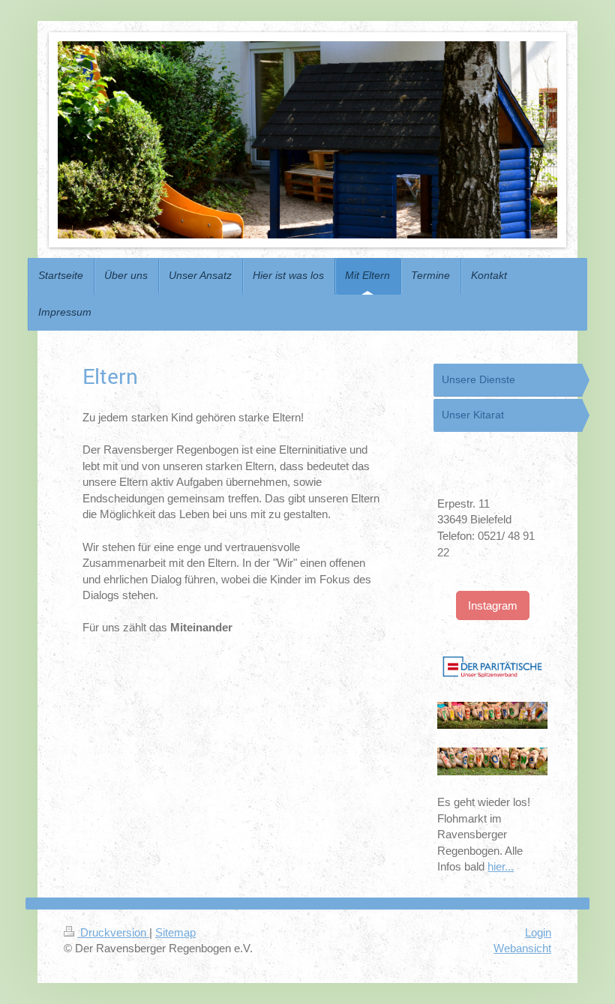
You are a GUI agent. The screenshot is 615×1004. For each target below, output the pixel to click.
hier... (501, 866)
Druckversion (113, 932)
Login (538, 932)
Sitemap (175, 932)
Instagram (493, 605)
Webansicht (522, 948)
